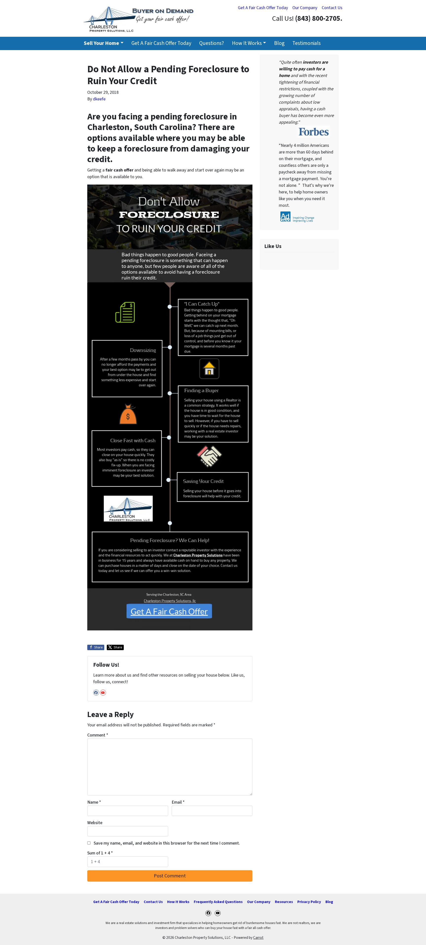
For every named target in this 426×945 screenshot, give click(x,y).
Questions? (211, 43)
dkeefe (99, 99)
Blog (279, 43)
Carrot (258, 937)
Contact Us (332, 8)
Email (178, 802)
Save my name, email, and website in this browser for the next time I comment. (167, 843)
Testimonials (306, 43)
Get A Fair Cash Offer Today (263, 8)
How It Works (247, 43)
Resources (284, 902)
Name (94, 802)
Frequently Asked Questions (218, 902)
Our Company (304, 8)
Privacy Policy (309, 902)
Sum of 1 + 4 (100, 853)
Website (94, 823)
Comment (97, 735)
